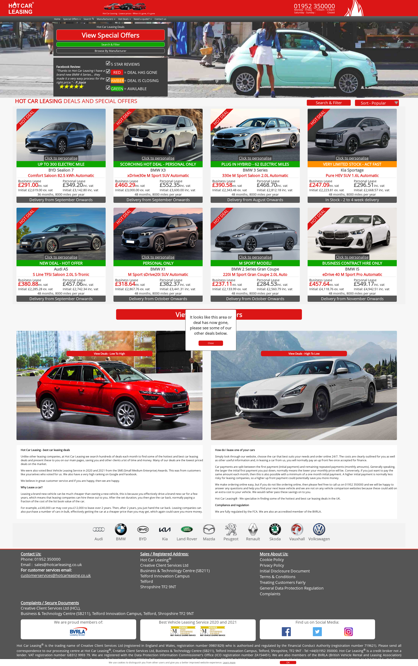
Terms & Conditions (277, 576)
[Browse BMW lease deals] (121, 529)
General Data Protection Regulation (292, 588)
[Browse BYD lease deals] (143, 529)
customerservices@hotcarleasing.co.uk (56, 575)
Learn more (229, 662)
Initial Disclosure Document (285, 571)
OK (288, 662)
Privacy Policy (272, 565)
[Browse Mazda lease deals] (209, 529)
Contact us (160, 19)
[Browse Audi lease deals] (99, 529)
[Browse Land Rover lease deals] (187, 529)
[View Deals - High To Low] (304, 331)
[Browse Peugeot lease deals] (231, 529)
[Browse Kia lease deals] (165, 529)
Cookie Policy (272, 559)
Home (57, 19)
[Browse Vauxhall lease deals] (297, 529)
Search (88, 19)
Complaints (270, 593)
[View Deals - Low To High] (110, 331)
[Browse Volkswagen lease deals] (319, 529)
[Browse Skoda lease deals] (275, 529)
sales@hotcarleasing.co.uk (58, 564)
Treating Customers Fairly (282, 582)
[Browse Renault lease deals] (253, 529)
